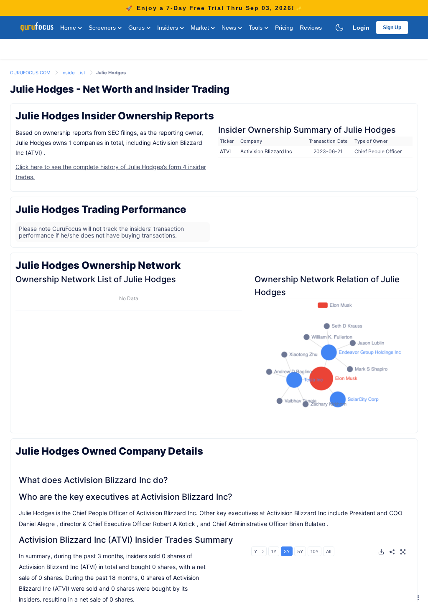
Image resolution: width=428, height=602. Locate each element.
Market (201, 27)
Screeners (103, 27)
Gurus (137, 27)
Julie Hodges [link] (111, 73)
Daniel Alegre (37, 523)
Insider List (74, 73)
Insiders (168, 27)
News (230, 27)
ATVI (225, 151)
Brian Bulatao (307, 523)
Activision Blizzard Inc (266, 151)
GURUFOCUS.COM (31, 73)
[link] (31, 72)
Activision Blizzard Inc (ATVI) (76, 540)
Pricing (284, 27)
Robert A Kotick (174, 523)
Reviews (311, 27)
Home (69, 27)
